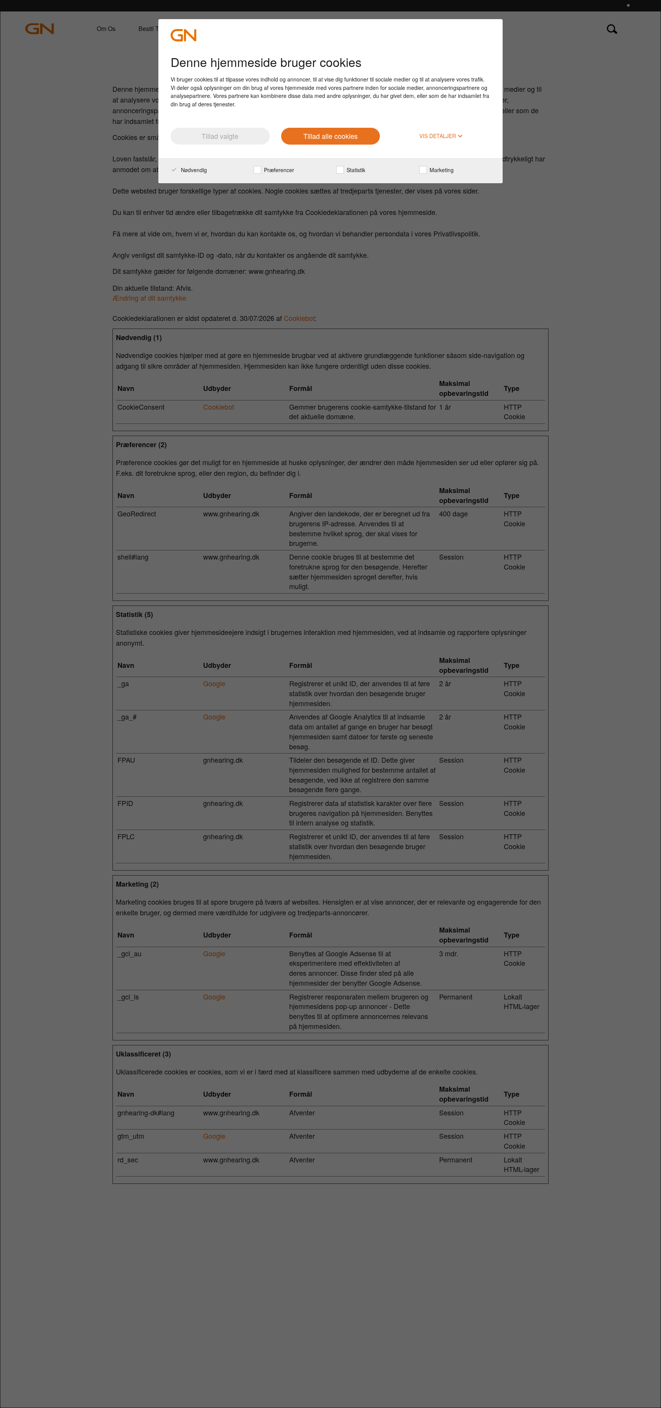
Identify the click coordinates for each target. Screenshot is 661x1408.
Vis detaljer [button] (438, 136)
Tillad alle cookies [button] (330, 136)
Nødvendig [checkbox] (193, 170)
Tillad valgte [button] (220, 136)
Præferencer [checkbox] (278, 170)
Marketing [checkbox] (441, 170)
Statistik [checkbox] (355, 170)
